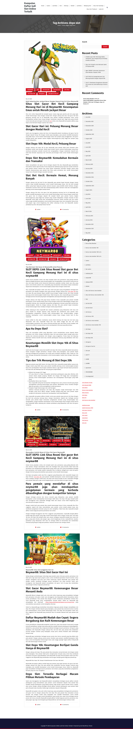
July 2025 (88, 143)
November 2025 (90, 125)
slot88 (87, 359)
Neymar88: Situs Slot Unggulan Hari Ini (39, 570)
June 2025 (88, 147)
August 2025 (89, 138)
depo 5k (84, 397)
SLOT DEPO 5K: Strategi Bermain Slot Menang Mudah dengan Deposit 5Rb (95, 77)
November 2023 (90, 228)
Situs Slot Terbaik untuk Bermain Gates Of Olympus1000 (96, 65)
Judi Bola (54, 5)
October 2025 (89, 130)
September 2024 (90, 185)
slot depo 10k (31, 93)
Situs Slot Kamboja (98, 5)
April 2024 (88, 207)
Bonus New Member (91, 243)
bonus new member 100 (92, 247)
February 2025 (89, 164)
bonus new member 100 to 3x (93, 252)
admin (38, 209)
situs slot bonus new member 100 (95, 295)
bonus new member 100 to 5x (93, 256)
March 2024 (89, 211)
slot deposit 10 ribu (87, 382)
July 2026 (88, 117)
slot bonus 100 (90, 316)
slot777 (88, 355)
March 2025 (89, 160)
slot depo (67, 89)
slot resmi (84, 415)
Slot (61, 5)
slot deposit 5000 (86, 385)
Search (84, 42)
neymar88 (30, 89)
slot (51, 121)
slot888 (88, 363)
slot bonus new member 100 (93, 325)
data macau (85, 392)
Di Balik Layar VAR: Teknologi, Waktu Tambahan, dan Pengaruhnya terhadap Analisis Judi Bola (96, 58)
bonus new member (87, 390)
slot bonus (88, 312)
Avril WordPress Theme (86, 726)
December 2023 (89, 224)
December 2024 (90, 173)
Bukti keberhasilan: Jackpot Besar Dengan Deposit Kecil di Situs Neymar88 (52, 101)
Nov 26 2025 (29, 264)
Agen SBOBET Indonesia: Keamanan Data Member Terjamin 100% (95, 71)
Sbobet (72, 5)
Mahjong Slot (87, 5)
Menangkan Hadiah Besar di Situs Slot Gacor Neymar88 (45, 452)
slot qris (88, 350)
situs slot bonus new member (94, 290)
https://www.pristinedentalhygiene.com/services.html (59, 602)
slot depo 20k (42, 259)
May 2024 (88, 203)
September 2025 (90, 134)
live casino (88, 269)
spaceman (88, 367)
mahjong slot (89, 273)
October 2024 (89, 181)
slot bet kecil (56, 89)
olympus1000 (89, 282)
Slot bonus (85, 420)
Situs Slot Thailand (92, 9)
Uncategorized (89, 376)
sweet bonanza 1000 (87, 408)
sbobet (87, 286)
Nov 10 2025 (29, 567)
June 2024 (88, 198)
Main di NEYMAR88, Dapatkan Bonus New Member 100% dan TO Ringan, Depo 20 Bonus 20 (94, 102)
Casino (48, 5)
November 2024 (90, 177)
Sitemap (66, 5)
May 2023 (88, 233)
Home (42, 5)
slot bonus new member (92, 320)
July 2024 (88, 194)
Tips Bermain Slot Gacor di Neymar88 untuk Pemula (44, 267)
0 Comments (65, 209)
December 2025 (89, 121)
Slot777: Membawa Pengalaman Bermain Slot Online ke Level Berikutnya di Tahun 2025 (97, 84)
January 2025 (89, 168)
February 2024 (89, 215)
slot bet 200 (46, 89)
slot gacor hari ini (53, 93)
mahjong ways (86, 405)
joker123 (101, 9)
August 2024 (89, 190)
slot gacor (41, 93)
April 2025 (88, 155)
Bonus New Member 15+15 (90, 98)
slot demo (85, 387)
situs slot (84, 413)
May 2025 (88, 151)
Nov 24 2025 (29, 450)
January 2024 (89, 220)
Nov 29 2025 (29, 99)
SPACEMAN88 (89, 372)
